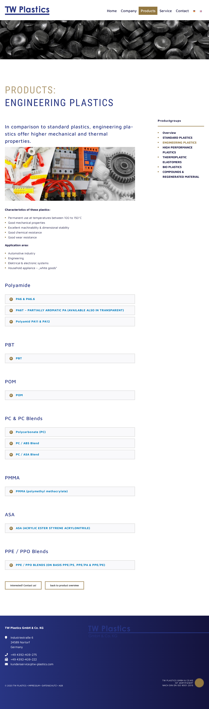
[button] (70, 299)
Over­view (169, 132)
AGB (61, 685)
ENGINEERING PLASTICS (179, 142)
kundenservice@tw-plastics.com (32, 664)
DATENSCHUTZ (49, 685)
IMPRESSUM (34, 685)
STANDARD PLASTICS (177, 137)
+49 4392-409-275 (24, 654)
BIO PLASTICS (172, 167)
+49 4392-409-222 (24, 659)
